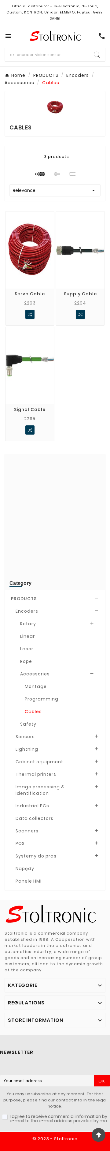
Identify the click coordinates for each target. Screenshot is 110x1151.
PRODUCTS (24, 599)
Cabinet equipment (39, 762)
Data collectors (34, 818)
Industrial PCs (32, 806)
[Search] (97, 54)
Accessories (35, 674)
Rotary (28, 624)
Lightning (27, 749)
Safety (28, 724)
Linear (27, 636)
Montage (36, 686)
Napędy (25, 868)
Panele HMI (29, 881)
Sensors (25, 737)
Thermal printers (36, 774)
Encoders (27, 611)
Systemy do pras (36, 856)
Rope (26, 661)
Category (20, 583)
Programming (41, 699)
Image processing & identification (40, 790)
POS (20, 843)
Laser (26, 649)
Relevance (55, 190)
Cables (33, 711)
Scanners (27, 831)
